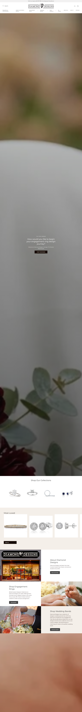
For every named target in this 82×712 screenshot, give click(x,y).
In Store (59, 11)
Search (6, 6)
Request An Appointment (6, 11)
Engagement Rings (32, 11)
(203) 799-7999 (38, 1)
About (71, 10)
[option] (41, 244)
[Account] (74, 5)
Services (66, 10)
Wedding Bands (42, 11)
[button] (77, 526)
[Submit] (4, 5)
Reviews (77, 10)
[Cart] (77, 5)
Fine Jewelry (51, 11)
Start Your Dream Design (20, 11)
